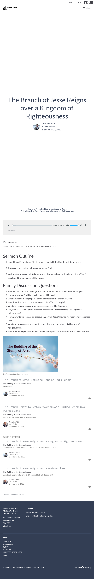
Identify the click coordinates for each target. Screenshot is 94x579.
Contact (79, 2)
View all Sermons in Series (13, 494)
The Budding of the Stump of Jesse (52, 209)
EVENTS (6, 547)
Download (11, 231)
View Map (7, 526)
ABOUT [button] (6, 541)
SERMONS (7, 549)
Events (5, 555)
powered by (81, 569)
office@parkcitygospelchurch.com (42, 516)
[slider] (32, 225)
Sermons (31, 209)
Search (71, 2)
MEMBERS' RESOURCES (12, 552)
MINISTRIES (8, 544)
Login (43, 567)
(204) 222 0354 (38, 512)
